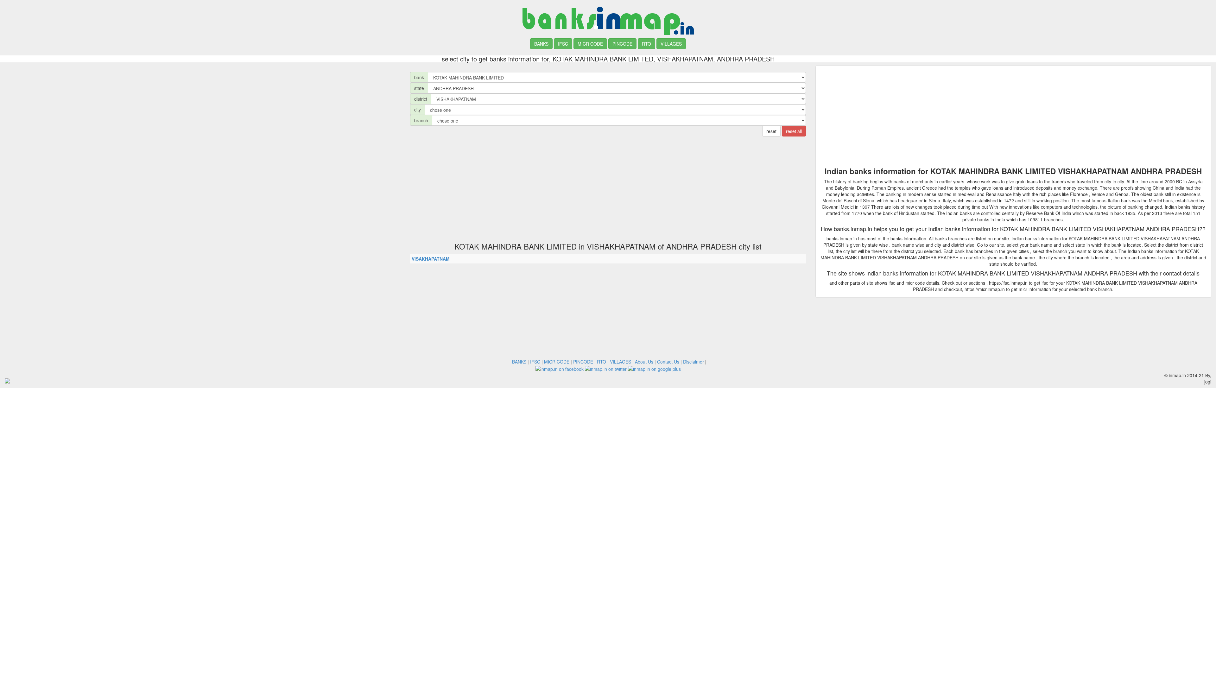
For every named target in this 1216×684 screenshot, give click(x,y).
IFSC (563, 44)
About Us (644, 361)
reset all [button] (794, 131)
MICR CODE (590, 44)
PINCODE (622, 44)
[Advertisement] (203, 110)
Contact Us (668, 361)
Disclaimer (693, 361)
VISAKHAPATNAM (431, 259)
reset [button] (771, 131)
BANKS (541, 44)
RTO (646, 44)
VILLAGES (671, 44)
